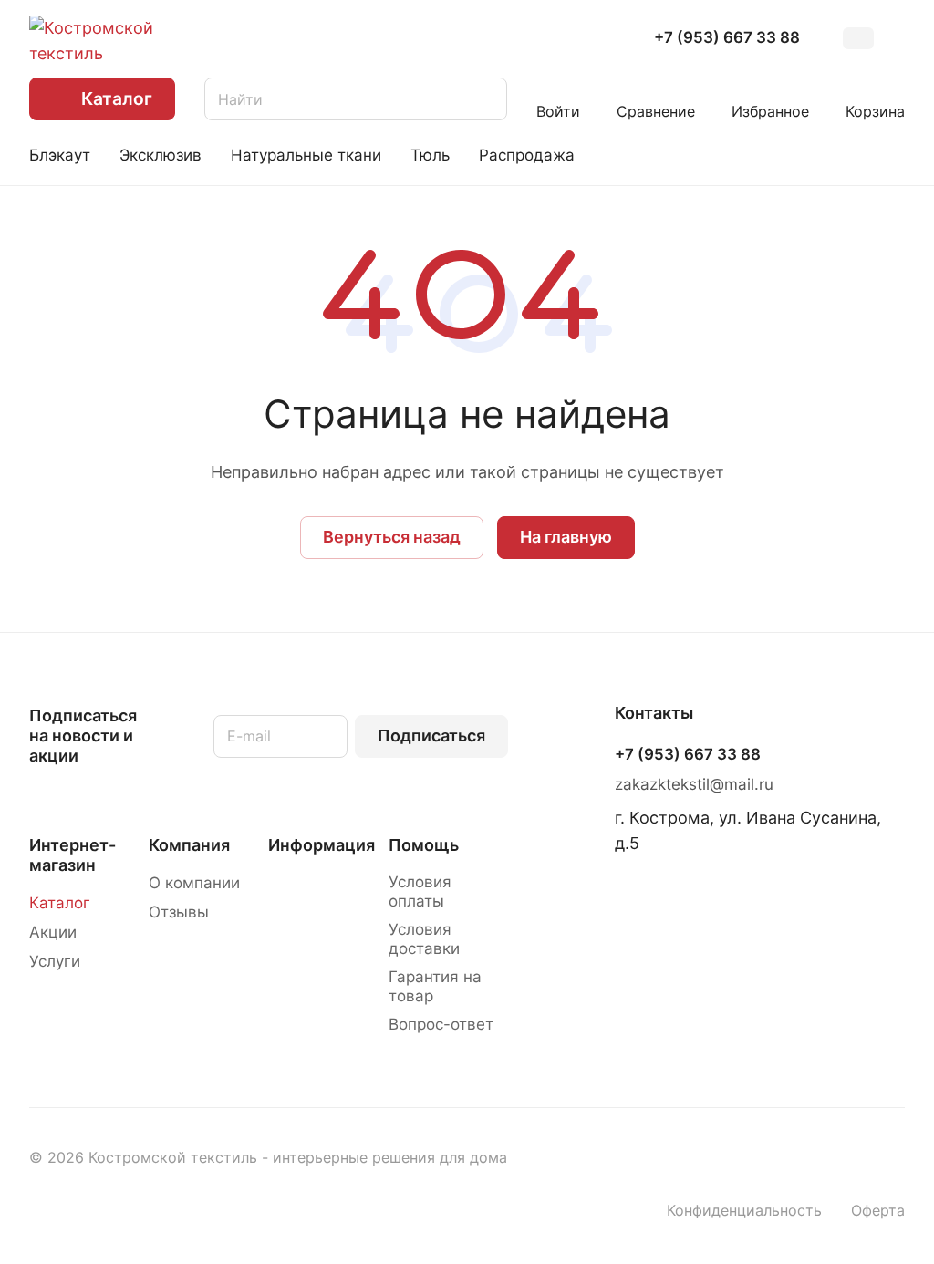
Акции (53, 932)
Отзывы (179, 912)
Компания (189, 845)
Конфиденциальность (744, 1210)
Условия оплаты (420, 891)
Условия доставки (424, 939)
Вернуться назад (392, 536)
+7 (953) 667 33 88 (727, 38)
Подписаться (431, 735)
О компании (194, 883)
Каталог (59, 903)
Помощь (424, 845)
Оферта (878, 1210)
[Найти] (484, 99)
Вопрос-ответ (441, 1024)
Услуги (54, 961)
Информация (321, 845)
